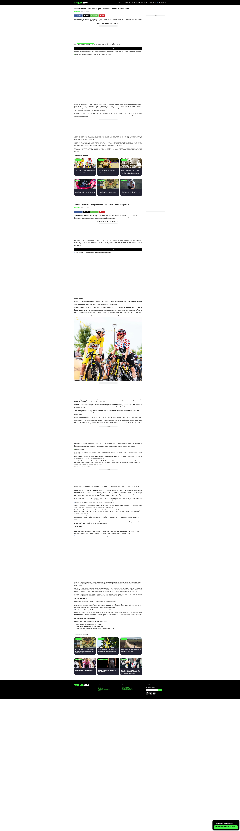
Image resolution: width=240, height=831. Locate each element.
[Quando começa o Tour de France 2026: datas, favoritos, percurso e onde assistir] (108, 647)
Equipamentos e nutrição (142, 2)
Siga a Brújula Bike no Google (108, 48)
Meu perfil (161, 2)
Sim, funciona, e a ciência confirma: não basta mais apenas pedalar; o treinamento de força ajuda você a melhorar (130, 672)
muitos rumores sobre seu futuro (85, 43)
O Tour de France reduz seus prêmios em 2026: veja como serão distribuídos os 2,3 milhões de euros (107, 192)
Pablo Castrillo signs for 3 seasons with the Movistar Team (225, 827)
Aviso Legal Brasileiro (126, 687)
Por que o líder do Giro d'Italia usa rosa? (84, 670)
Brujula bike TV (152, 2)
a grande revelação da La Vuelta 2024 (88, 19)
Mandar (160, 689)
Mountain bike (120, 2)
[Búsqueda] (165, 2)
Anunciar (108, 119)
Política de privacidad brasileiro (127, 689)
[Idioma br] (157, 2)
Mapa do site (100, 688)
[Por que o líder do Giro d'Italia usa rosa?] (85, 667)
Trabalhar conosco (101, 691)
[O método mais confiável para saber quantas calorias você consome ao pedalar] (85, 188)
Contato (99, 690)
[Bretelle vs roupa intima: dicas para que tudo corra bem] (108, 667)
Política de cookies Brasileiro (127, 688)
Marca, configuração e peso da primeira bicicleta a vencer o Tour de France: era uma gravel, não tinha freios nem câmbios (130, 172)
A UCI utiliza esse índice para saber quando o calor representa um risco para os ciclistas (130, 192)
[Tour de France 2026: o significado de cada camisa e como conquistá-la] (85, 168)
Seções (99, 687)
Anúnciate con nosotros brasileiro (104, 689)
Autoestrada (77, 11)
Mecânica (133, 2)
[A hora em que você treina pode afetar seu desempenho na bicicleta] (131, 647)
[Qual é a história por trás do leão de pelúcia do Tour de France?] (108, 168)
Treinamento (127, 2)
